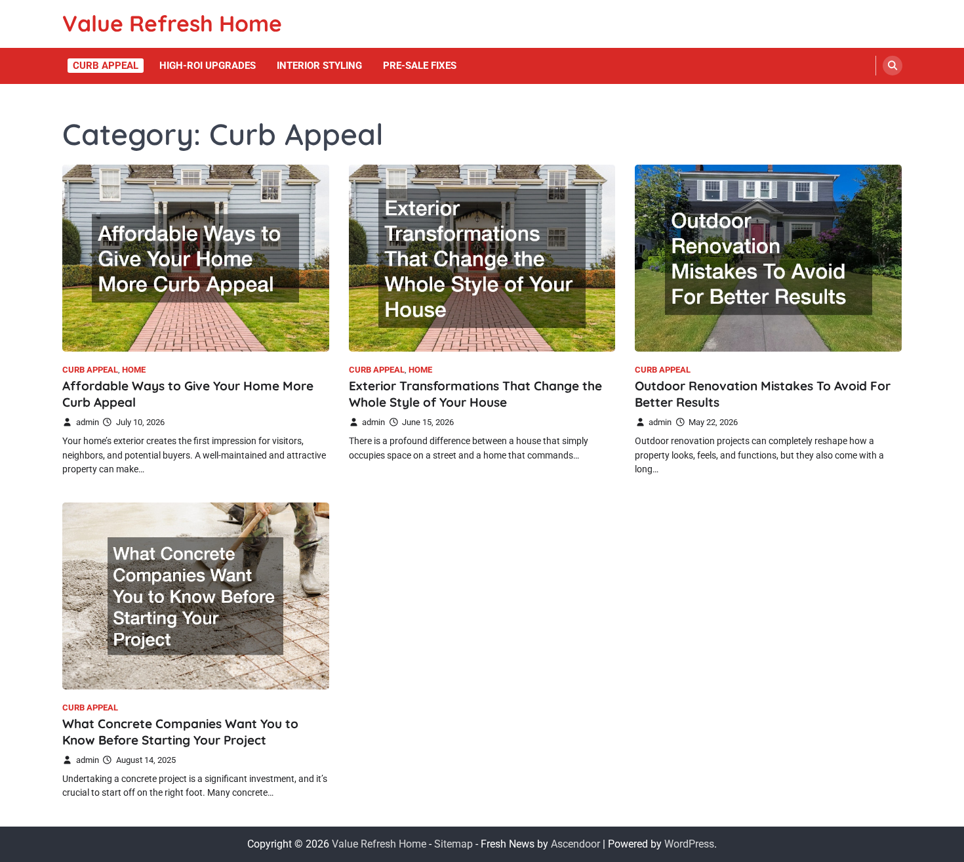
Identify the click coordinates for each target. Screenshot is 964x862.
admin (87, 422)
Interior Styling (319, 66)
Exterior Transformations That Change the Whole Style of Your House (475, 394)
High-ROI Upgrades (207, 66)
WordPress (689, 844)
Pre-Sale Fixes (419, 66)
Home (134, 370)
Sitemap (453, 844)
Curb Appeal (105, 66)
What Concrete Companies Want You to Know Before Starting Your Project (180, 732)
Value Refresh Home (172, 23)
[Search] (892, 65)
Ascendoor (575, 844)
